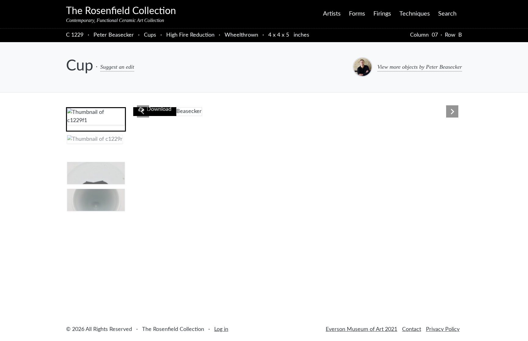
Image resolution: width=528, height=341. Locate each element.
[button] (96, 119)
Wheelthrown (241, 35)
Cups (150, 35)
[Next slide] (452, 111)
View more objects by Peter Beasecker (419, 67)
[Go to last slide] (143, 111)
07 (435, 35)
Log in (221, 329)
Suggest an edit (117, 67)
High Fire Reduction (190, 35)
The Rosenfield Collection (121, 11)
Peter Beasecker (114, 35)
